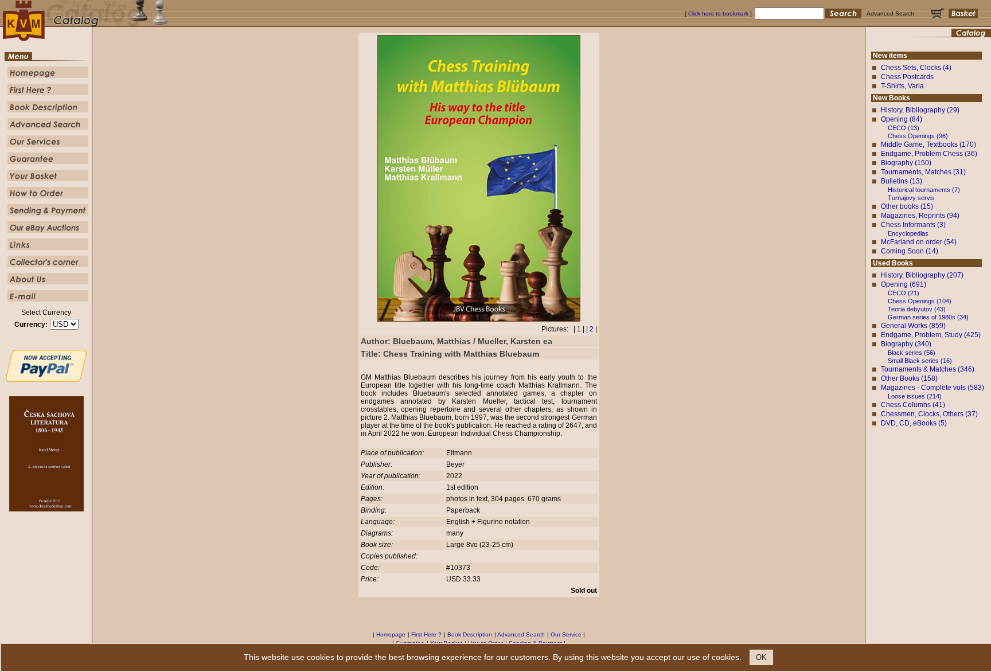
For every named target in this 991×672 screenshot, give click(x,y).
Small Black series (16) (920, 360)
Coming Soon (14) (909, 251)
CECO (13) (903, 127)
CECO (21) (903, 293)
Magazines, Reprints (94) (920, 216)
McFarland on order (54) (919, 242)
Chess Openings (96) (918, 135)
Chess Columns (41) (913, 405)
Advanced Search (521, 634)
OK (761, 657)
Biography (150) (906, 163)
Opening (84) (901, 119)
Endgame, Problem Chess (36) (929, 154)
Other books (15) (907, 206)
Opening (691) (903, 284)
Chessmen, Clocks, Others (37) (929, 414)
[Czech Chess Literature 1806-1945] (46, 509)
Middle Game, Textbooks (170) (928, 144)
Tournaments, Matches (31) (923, 172)
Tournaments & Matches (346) (927, 369)
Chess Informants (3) (913, 225)
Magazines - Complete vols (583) (932, 388)
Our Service (566, 634)
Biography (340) (906, 344)
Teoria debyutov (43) (917, 309)
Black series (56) (911, 352)
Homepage (390, 634)
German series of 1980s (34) (928, 317)
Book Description (469, 634)
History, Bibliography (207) (922, 275)
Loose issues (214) (915, 396)
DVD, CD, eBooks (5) (914, 423)
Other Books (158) (909, 378)
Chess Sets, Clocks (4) (916, 68)
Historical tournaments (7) (924, 189)
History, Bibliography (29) (920, 110)
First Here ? (426, 634)
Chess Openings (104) (919, 301)
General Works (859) (913, 326)
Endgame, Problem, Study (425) (931, 335)
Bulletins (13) (901, 181)
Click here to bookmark (718, 13)
